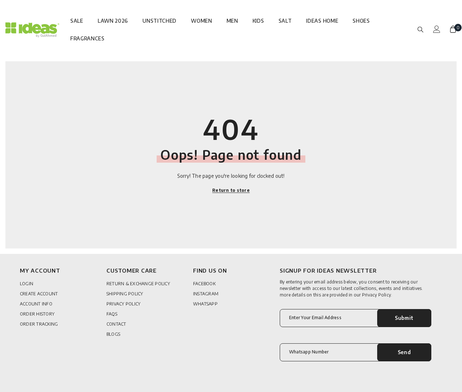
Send (404, 352)
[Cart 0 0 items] (453, 29)
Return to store (231, 190)
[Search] (420, 29)
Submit (404, 318)
